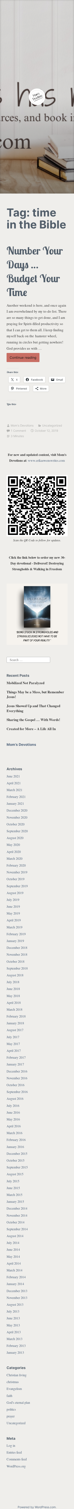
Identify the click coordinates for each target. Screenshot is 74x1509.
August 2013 (15, 1304)
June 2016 (13, 1112)
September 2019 (17, 886)
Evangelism (14, 1388)
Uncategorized (52, 425)
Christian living (17, 1375)
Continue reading (24, 358)
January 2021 (15, 803)
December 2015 (17, 1153)
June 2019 (13, 906)
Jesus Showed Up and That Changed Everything (33, 708)
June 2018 (13, 988)
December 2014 (17, 1208)
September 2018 (17, 968)
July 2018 (13, 982)
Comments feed (17, 1459)
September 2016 (17, 1091)
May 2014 (13, 1256)
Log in (11, 1445)
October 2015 (15, 1160)
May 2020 (13, 844)
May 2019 (13, 913)
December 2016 (17, 1071)
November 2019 (17, 872)
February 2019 (16, 934)
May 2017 (13, 1043)
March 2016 (14, 1133)
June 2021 (13, 776)
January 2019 (15, 941)
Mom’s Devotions (21, 745)
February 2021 (16, 796)
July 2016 (13, 1105)
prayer (11, 1416)
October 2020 (15, 824)
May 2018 (13, 996)
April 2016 (14, 1126)
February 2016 (16, 1139)
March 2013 (14, 1339)
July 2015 (13, 1181)
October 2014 (15, 1222)
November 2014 (17, 1215)
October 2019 (15, 879)
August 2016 (15, 1098)
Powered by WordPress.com (37, 1507)
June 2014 (13, 1249)
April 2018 (14, 1002)
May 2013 (13, 1325)
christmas (13, 1382)
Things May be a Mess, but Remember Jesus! (35, 694)
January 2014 (15, 1284)
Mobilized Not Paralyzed (25, 682)
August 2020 (15, 838)
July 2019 (13, 899)
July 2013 (13, 1311)
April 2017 (14, 1050)
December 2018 (17, 947)
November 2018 (17, 954)
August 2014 (15, 1236)
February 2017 (16, 1057)
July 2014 (13, 1242)
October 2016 (15, 1085)
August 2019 (15, 893)
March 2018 (14, 1009)
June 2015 (13, 1188)
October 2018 (15, 961)
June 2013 (13, 1318)
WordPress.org (16, 1466)
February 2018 (16, 1016)
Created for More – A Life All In (31, 728)
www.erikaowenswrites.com (46, 460)
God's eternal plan (18, 1402)
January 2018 (15, 1023)
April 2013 (14, 1332)
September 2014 (17, 1229)
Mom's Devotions (22, 425)
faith (9, 1395)
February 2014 (16, 1277)
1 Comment (18, 430)
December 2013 (17, 1291)
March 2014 (14, 1270)
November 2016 (17, 1078)
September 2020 (17, 831)
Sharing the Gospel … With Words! (33, 719)
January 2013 (15, 1352)
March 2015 (14, 1194)
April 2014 (14, 1263)
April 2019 (14, 920)
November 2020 (17, 817)
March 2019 (14, 927)
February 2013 (16, 1345)
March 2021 (14, 790)
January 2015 (15, 1201)
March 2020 (14, 858)
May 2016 (13, 1119)
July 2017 (13, 1037)
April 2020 (14, 851)
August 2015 (15, 1174)
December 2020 (17, 810)
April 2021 (14, 783)
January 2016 (15, 1146)
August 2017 (15, 1030)
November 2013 (17, 1297)
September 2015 (17, 1167)
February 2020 (16, 865)
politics (11, 1409)
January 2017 (15, 1064)
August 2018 (15, 975)
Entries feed (14, 1452)
